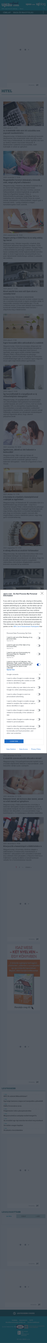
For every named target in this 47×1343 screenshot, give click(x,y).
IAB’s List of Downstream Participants (26, 626)
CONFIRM (14, 741)
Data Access (23, 749)
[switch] (38, 638)
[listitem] (23, 633)
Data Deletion (11, 749)
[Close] (43, 594)
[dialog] (23, 671)
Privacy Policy (36, 749)
